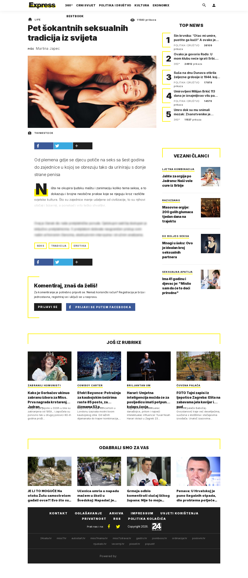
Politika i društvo (187, 45)
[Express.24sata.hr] (42, 4)
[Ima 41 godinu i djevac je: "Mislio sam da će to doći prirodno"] (210, 279)
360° (177, 63)
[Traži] (204, 5)
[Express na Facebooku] (109, 526)
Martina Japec (48, 48)
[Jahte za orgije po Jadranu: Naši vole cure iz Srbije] (210, 176)
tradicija (59, 245)
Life (38, 19)
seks (40, 245)
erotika (80, 245)
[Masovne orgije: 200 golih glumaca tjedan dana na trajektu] (210, 207)
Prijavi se (48, 307)
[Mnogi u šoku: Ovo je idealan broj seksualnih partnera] (210, 243)
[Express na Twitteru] (118, 526)
